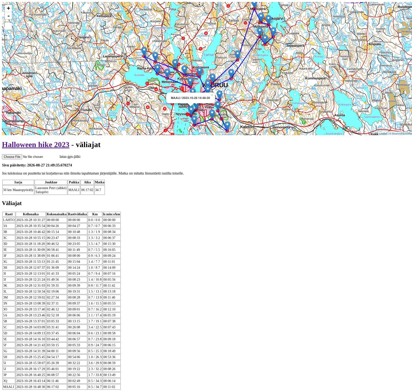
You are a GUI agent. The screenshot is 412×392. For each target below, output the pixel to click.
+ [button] (8, 8)
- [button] (8, 15)
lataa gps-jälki (69, 157)
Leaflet (383, 133)
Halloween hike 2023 (35, 144)
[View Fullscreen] (8, 26)
